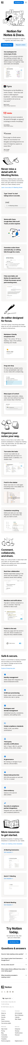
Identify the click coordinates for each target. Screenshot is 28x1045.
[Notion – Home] (2, 2)
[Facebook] (10, 991)
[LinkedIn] (7, 992)
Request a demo (20, 45)
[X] (4, 992)
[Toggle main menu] (26, 2)
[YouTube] (12, 991)
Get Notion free (7, 45)
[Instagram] (2, 991)
